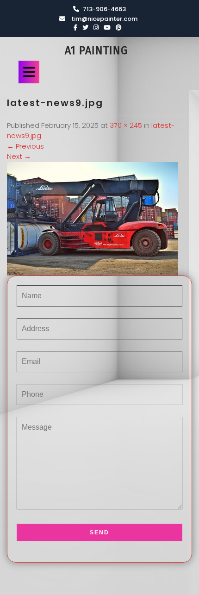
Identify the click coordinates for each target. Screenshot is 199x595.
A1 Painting (96, 50)
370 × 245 (126, 125)
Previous (25, 146)
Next (19, 156)
